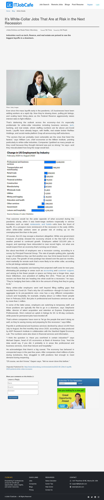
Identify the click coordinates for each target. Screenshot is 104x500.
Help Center (49, 487)
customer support (66, 270)
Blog (13, 11)
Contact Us (49, 490)
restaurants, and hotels (40, 224)
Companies (32, 484)
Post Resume (77, 4)
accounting (48, 270)
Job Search (44, 4)
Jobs (30, 481)
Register (90, 5)
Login (97, 5)
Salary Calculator (50, 481)
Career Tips (49, 484)
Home (8, 11)
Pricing (31, 490)
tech (72, 125)
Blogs (67, 4)
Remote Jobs (57, 4)
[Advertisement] (40, 54)
